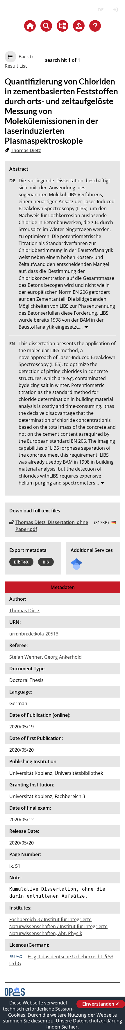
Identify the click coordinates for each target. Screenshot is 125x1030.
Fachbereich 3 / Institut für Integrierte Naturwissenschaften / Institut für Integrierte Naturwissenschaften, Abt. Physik (58, 926)
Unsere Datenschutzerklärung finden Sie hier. (84, 1024)
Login (115, 10)
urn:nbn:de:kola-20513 (33, 634)
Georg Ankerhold (63, 657)
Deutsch (100, 10)
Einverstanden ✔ (100, 1004)
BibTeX (21, 562)
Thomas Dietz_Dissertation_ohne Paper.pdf (51, 525)
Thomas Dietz (26, 150)
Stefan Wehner (25, 657)
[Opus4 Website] (15, 994)
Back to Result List (20, 61)
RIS (46, 562)
